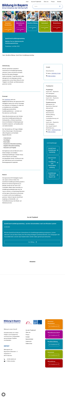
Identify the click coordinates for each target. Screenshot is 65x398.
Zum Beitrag (31, 242)
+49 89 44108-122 (11, 359)
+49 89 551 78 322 (56, 73)
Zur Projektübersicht (53, 326)
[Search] (60, 6)
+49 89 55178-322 (56, 130)
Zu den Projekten (8, 29)
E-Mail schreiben (51, 76)
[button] (3, 394)
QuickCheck (7, 99)
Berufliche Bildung (10, 55)
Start (3, 55)
